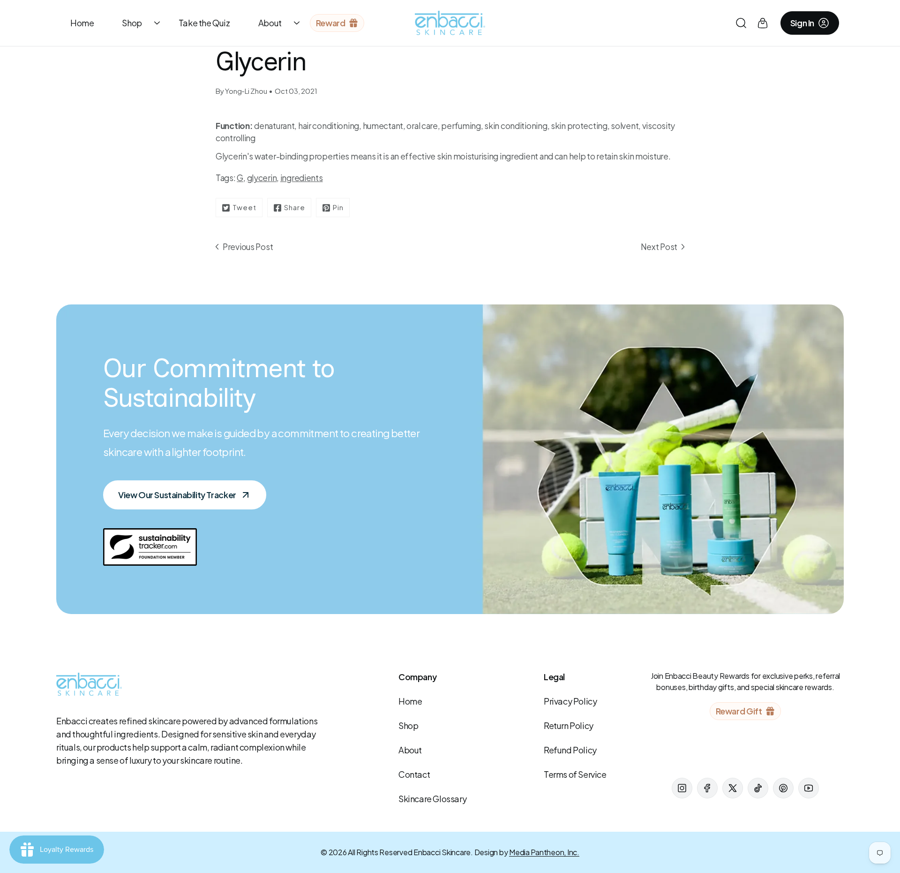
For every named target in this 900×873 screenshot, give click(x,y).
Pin (338, 207)
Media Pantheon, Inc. (544, 852)
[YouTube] (808, 788)
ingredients (301, 178)
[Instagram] (682, 788)
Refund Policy (570, 749)
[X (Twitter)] (732, 788)
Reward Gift (739, 711)
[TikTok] (758, 788)
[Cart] (762, 22)
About (270, 22)
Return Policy (568, 725)
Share (294, 207)
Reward (330, 22)
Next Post (659, 247)
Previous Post (248, 247)
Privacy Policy (570, 701)
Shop (132, 22)
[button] (741, 23)
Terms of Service (575, 774)
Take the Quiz (204, 22)
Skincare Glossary (432, 798)
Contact (414, 774)
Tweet (244, 207)
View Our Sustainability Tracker (177, 494)
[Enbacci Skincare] (450, 23)
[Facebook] (707, 788)
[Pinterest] (783, 788)
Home (82, 22)
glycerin (262, 178)
